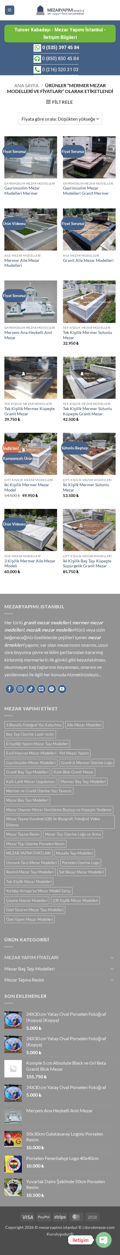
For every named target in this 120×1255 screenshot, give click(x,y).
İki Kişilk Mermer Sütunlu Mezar (86, 487)
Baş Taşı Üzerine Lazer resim (30, 734)
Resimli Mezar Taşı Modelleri (30, 872)
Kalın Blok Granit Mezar (73, 772)
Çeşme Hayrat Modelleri (26, 900)
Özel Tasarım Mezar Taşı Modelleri (34, 909)
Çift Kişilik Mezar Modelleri (75, 900)
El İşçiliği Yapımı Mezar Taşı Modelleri (37, 743)
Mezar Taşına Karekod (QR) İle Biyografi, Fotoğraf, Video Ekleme (53, 821)
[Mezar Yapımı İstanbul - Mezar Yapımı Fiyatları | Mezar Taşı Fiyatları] (60, 10)
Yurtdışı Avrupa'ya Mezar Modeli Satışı (38, 890)
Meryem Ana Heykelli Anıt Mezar (28, 335)
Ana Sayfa (26, 85)
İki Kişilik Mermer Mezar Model (26, 487)
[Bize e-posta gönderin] (41, 689)
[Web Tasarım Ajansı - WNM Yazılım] (60, 1248)
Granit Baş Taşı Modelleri (27, 772)
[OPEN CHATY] (104, 1240)
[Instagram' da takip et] (20, 689)
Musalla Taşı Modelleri (74, 853)
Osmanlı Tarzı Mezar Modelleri (31, 862)
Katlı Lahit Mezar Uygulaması (30, 781)
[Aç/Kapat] (112, 957)
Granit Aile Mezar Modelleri (88, 260)
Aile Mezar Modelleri (84, 725)
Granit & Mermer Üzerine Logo (86, 762)
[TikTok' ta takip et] (31, 689)
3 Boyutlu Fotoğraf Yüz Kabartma (34, 725)
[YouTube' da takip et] (62, 689)
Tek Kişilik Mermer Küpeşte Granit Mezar (29, 411)
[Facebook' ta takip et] (10, 689)
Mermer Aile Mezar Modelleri (22, 263)
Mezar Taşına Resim (23, 834)
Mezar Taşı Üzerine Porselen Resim (35, 843)
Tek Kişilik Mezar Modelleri (29, 881)
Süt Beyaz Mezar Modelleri (81, 872)
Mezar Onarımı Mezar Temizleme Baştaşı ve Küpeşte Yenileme (59, 809)
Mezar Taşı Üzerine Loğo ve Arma (73, 834)
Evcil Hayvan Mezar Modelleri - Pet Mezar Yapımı (47, 753)
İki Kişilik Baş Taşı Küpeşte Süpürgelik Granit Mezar (87, 563)
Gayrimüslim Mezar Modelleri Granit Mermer (86, 191)
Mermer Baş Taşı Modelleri (83, 781)
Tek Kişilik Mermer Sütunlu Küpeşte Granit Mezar (87, 411)
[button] (9, 10)
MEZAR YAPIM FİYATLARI (28, 853)
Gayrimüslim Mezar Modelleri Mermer (22, 191)
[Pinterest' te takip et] (52, 689)
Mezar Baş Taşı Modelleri (27, 800)
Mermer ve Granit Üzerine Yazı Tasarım (39, 791)
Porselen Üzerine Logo (80, 862)
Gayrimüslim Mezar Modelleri (31, 762)
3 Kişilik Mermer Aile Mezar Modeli (29, 563)
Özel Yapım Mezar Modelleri (29, 919)
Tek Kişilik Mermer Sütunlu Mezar (87, 335)
